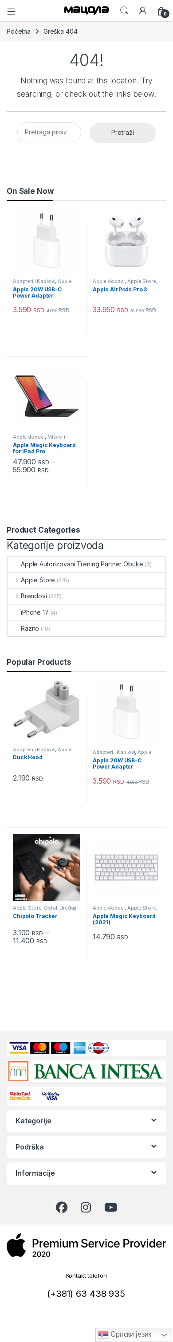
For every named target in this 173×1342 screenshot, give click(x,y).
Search (124, 11)
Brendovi (34, 596)
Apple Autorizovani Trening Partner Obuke (82, 564)
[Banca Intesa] (85, 1071)
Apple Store (141, 281)
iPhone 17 (35, 612)
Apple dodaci (109, 281)
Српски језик (130, 1334)
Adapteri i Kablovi (34, 281)
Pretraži (122, 132)
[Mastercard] (22, 1095)
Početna (19, 31)
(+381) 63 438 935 (86, 1293)
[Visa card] (51, 1095)
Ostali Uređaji (60, 908)
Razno (30, 628)
